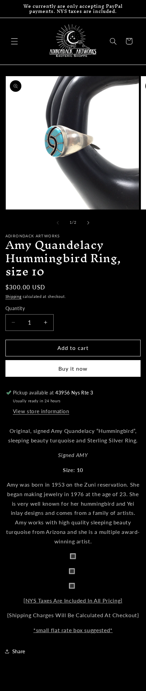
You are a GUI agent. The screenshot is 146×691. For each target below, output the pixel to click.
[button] (14, 41)
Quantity (15, 308)
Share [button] (18, 651)
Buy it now (73, 368)
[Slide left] (57, 222)
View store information (41, 411)
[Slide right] (88, 222)
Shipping (13, 296)
